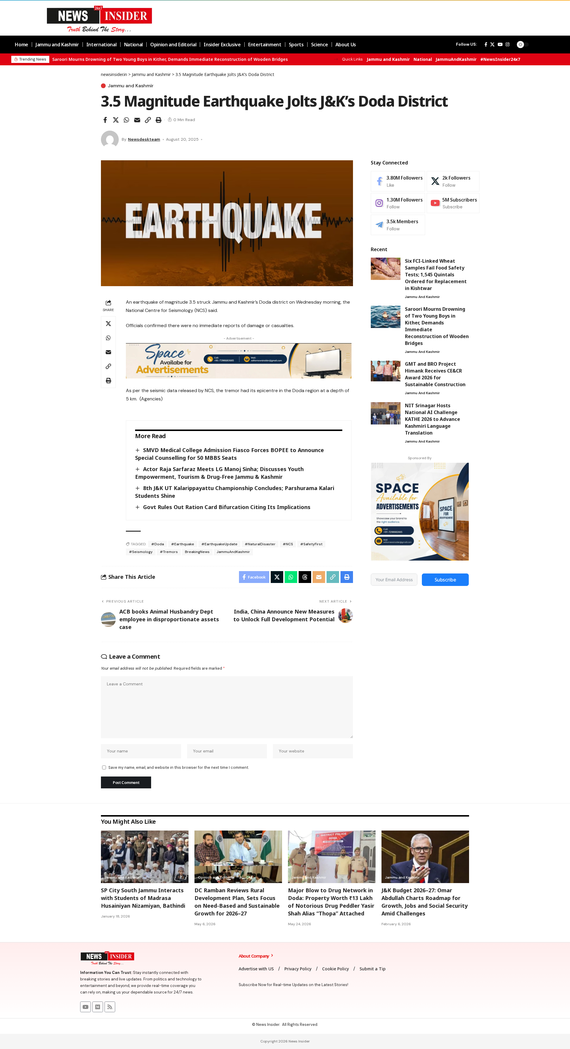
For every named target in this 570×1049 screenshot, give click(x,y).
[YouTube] (500, 44)
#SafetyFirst (311, 544)
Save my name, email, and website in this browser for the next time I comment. (178, 767)
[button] (336, 59)
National (423, 59)
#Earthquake (182, 544)
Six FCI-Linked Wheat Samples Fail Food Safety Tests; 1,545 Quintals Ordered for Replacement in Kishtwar (436, 274)
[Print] (158, 120)
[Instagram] (507, 44)
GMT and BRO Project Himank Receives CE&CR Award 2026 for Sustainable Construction (435, 374)
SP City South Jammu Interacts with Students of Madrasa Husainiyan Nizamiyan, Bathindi (143, 898)
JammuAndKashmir (456, 59)
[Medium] (97, 1007)
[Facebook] (486, 44)
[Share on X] (116, 120)
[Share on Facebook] (105, 120)
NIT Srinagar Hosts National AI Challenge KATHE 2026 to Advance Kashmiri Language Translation (432, 419)
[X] (492, 44)
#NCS (288, 544)
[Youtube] (453, 203)
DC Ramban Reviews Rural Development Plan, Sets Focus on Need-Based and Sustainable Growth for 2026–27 (237, 902)
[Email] (137, 120)
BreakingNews (197, 551)
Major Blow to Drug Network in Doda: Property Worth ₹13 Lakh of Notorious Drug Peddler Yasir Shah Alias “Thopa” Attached (331, 902)
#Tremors (169, 551)
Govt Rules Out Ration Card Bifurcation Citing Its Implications (227, 507)
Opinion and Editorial (216, 877)
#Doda (157, 544)
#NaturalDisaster (260, 544)
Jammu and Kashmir (388, 59)
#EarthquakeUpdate (219, 544)
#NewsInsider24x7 (500, 59)
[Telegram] (398, 225)
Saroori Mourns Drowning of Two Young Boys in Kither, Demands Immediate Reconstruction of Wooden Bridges (170, 59)
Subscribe (445, 579)
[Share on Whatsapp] (126, 120)
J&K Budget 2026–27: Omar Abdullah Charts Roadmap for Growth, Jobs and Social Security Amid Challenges (424, 902)
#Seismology (141, 551)
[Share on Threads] (305, 577)
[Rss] (109, 1007)
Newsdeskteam (144, 139)
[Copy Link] (148, 120)
